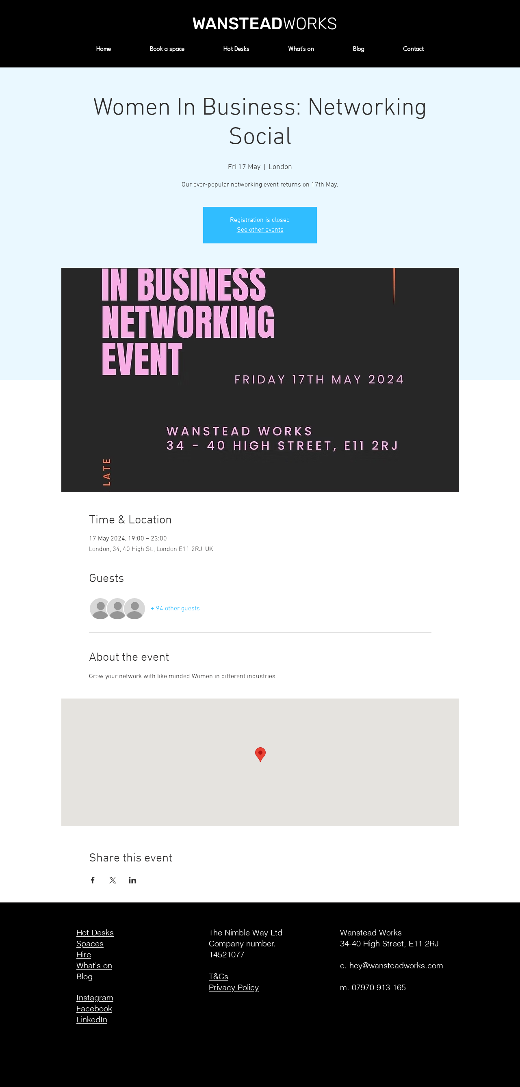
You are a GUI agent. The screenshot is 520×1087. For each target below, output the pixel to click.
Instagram (94, 997)
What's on (94, 965)
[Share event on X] (113, 880)
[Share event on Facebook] (93, 880)
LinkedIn (91, 1019)
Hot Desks (95, 932)
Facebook (94, 1008)
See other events (260, 230)
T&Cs (218, 976)
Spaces (90, 943)
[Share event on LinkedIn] (132, 880)
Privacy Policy (234, 987)
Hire (83, 954)
